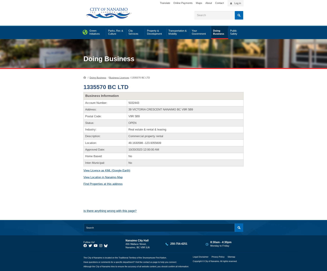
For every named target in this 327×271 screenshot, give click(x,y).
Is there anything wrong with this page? (110, 211)
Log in (237, 3)
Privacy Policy (218, 257)
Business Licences (119, 77)
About (208, 3)
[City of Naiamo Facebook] (85, 245)
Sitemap (231, 257)
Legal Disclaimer (200, 257)
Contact (219, 3)
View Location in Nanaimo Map (103, 177)
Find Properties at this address (103, 184)
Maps (199, 3)
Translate (165, 3)
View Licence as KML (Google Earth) (106, 170)
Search (239, 15)
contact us (147, 262)
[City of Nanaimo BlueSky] (106, 245)
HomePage (84, 77)
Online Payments (183, 3)
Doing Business (98, 77)
